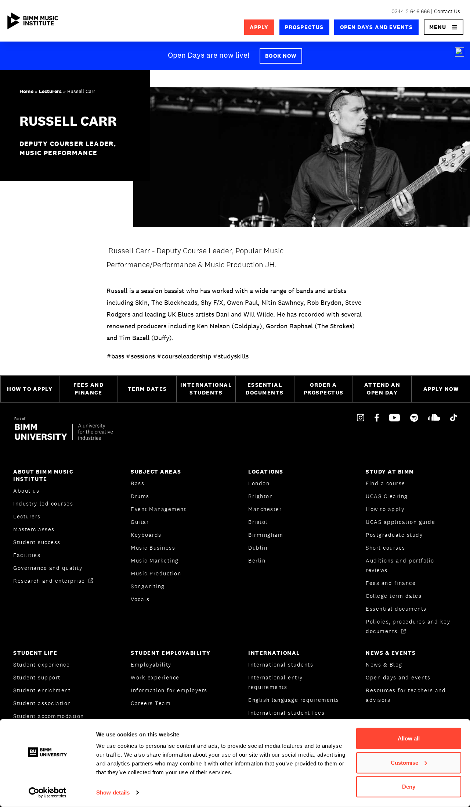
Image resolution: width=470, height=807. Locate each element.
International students (280, 664)
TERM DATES (147, 388)
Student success (37, 542)
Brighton (260, 496)
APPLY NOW (441, 388)
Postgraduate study (394, 534)
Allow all (409, 738)
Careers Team (151, 703)
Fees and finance (391, 582)
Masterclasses (34, 529)
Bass (137, 483)
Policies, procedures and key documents (408, 626)
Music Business (153, 547)
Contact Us (447, 11)
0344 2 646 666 (410, 11)
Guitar (140, 521)
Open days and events (376, 27)
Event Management (158, 509)
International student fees (286, 712)
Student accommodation (48, 716)
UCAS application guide (400, 521)
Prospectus (304, 27)
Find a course (385, 483)
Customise (404, 762)
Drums (140, 496)
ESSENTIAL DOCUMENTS (265, 388)
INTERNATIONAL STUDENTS (206, 388)
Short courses (385, 547)
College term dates (394, 595)
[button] (444, 27)
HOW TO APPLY (30, 388)
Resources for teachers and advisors (406, 695)
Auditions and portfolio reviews (400, 565)
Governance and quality (47, 567)
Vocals (140, 599)
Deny (408, 786)
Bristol (258, 521)
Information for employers (169, 690)
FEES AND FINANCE (88, 388)
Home (26, 91)
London (259, 483)
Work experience (155, 677)
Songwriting (148, 586)
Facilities (26, 554)
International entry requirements (275, 682)
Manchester (265, 509)
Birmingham (265, 534)
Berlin (256, 560)
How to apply (385, 509)
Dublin (257, 547)
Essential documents (396, 608)
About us (26, 490)
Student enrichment (41, 690)
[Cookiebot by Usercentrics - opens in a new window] (47, 792)
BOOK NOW (280, 55)
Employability (151, 664)
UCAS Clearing (387, 496)
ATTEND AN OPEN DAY (382, 388)
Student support (37, 677)
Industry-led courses (43, 503)
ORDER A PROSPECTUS (324, 388)
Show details (113, 792)
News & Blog (384, 664)
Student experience (41, 664)
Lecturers (50, 91)
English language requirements (293, 699)
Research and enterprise (50, 580)
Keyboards (146, 534)
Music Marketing (155, 560)
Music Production (156, 573)
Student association (42, 703)
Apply (259, 27)
